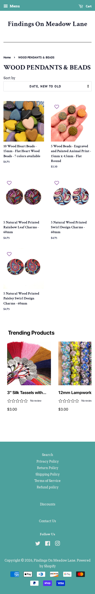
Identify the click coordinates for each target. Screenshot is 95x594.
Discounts (47, 504)
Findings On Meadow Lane (47, 24)
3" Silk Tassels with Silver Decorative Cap (27, 393)
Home (7, 57)
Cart (88, 6)
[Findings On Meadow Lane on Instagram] (57, 544)
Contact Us (47, 521)
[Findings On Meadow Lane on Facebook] (47, 544)
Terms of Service (47, 481)
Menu (14, 6)
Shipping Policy (48, 474)
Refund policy (48, 487)
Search (47, 455)
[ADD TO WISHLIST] (9, 106)
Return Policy (47, 468)
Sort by (9, 78)
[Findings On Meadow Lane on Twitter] (37, 544)
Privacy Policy (47, 461)
